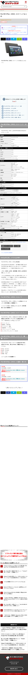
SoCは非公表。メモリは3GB (10, 108)
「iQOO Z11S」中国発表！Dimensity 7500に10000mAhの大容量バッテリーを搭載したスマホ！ (13, 648)
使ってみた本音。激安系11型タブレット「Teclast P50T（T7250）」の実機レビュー (13, 639)
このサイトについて (14, 662)
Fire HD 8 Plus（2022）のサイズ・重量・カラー (14, 115)
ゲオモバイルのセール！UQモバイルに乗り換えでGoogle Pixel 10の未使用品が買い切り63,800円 (12, 634)
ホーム (2, 10)
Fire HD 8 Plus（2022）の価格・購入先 (12, 117)
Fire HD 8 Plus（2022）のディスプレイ (12, 112)
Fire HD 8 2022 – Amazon (21, 242)
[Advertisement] (14, 80)
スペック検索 (16, 246)
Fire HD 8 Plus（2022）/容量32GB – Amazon (15, 370)
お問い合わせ (14, 668)
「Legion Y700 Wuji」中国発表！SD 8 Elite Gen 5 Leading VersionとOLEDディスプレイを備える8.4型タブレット (14, 629)
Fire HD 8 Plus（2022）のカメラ (11, 110)
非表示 (14, 101)
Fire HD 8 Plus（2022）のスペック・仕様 (13, 106)
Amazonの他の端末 (5, 248)
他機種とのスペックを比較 (7, 246)
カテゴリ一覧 (14, 663)
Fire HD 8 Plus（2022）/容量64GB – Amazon (15, 378)
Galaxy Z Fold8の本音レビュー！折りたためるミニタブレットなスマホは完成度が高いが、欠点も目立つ (13, 644)
